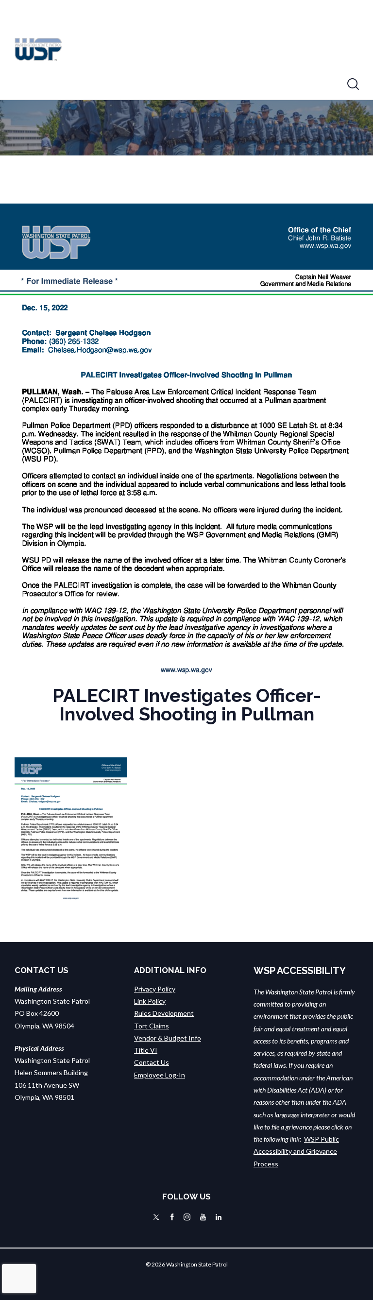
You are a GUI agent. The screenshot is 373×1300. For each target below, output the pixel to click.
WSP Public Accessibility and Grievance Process (296, 1151)
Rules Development (164, 1013)
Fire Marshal (134, 54)
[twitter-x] (156, 1217)
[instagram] (187, 1217)
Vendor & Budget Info (167, 1038)
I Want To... (202, 54)
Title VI (145, 1050)
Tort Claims (151, 1026)
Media (183, 24)
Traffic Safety (244, 24)
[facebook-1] (172, 1217)
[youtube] (203, 1217)
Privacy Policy (154, 989)
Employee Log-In (159, 1075)
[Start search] (353, 84)
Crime (305, 24)
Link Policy (150, 1001)
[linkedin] (218, 1217)
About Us (129, 24)
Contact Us (151, 1062)
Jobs (256, 54)
